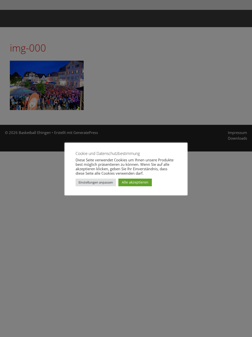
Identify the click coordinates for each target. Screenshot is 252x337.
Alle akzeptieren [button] (135, 182)
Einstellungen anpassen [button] (96, 182)
